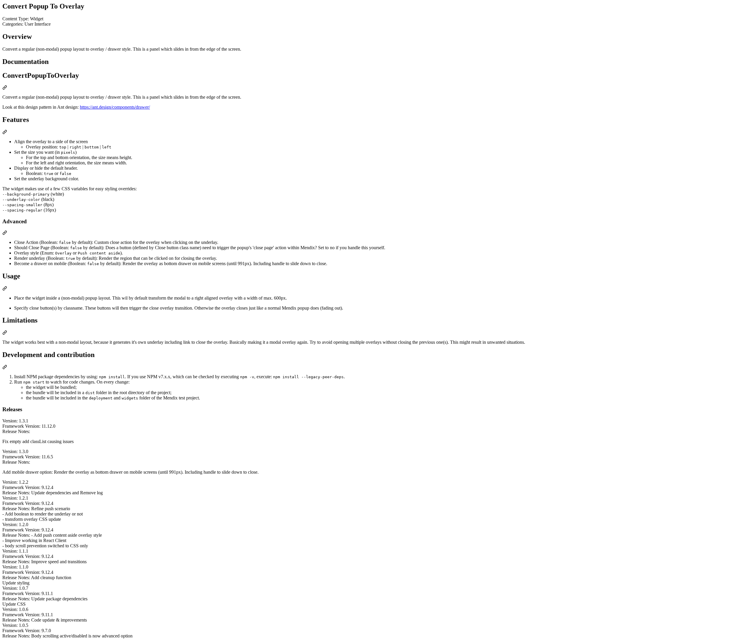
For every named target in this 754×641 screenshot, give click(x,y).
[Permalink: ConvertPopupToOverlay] (4, 88)
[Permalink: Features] (4, 132)
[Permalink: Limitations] (4, 333)
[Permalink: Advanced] (4, 233)
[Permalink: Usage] (4, 289)
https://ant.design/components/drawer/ (115, 107)
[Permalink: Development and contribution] (4, 367)
